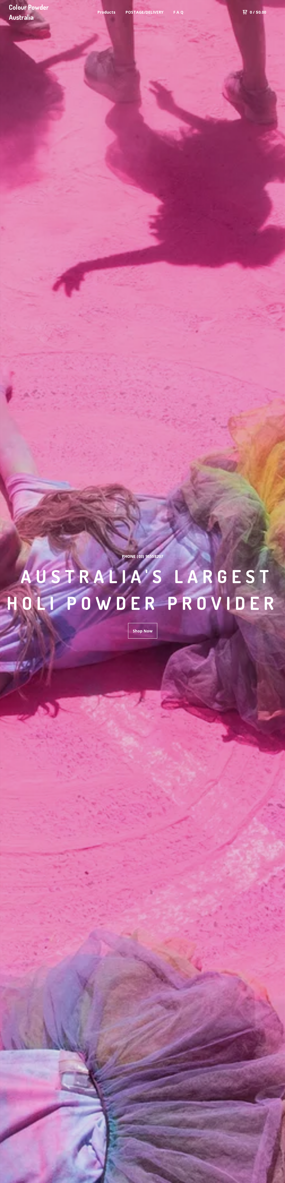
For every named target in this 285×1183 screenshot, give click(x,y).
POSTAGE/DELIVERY (144, 12)
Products (106, 12)
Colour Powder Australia (29, 12)
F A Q (178, 12)
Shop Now (143, 631)
